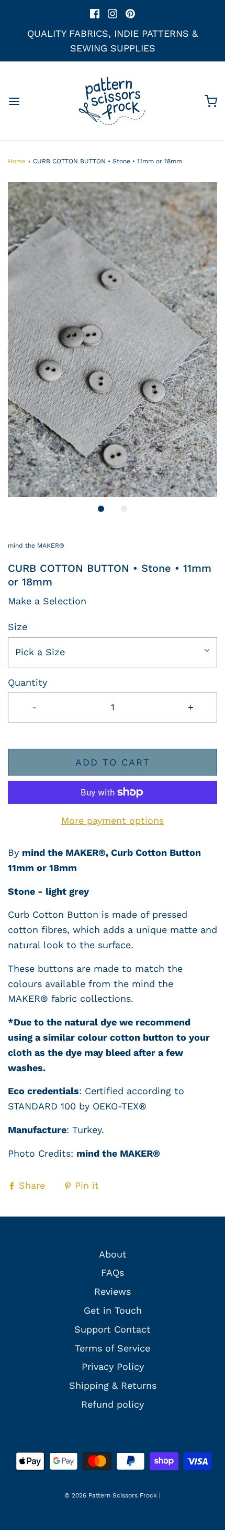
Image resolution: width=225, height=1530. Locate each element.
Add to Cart (112, 762)
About (113, 1254)
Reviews (112, 1291)
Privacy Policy (113, 1366)
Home (17, 161)
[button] (112, 339)
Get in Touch (113, 1310)
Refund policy (112, 1404)
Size (17, 626)
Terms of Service (112, 1348)
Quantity (27, 682)
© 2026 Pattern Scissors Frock (110, 1495)
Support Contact (112, 1329)
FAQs (112, 1272)
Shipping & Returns (112, 1385)
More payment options (112, 820)
